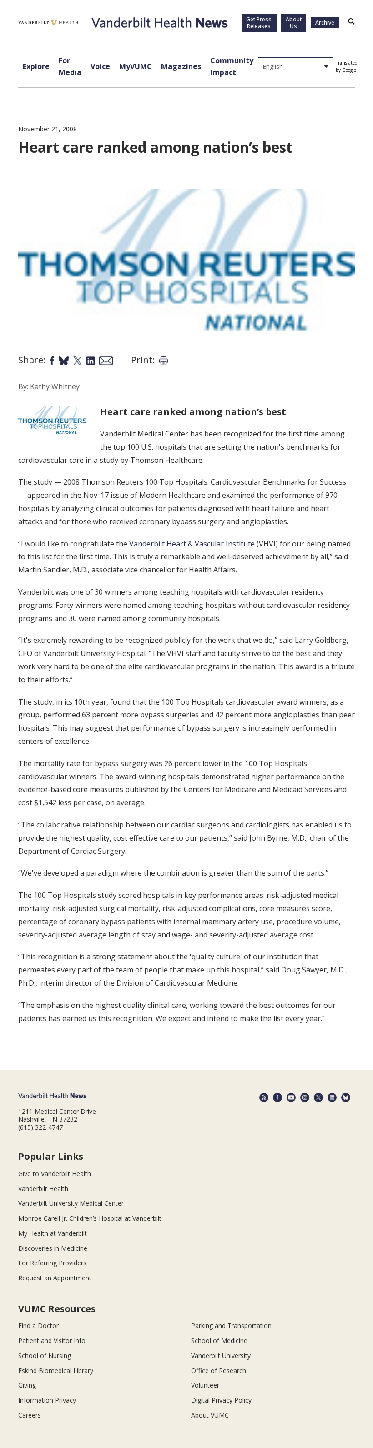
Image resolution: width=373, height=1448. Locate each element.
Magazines (181, 66)
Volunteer (205, 1385)
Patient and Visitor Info (52, 1340)
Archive (324, 22)
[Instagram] (304, 1097)
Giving (27, 1385)
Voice (100, 66)
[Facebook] (277, 1097)
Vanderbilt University (221, 1355)
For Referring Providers (52, 1262)
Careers (29, 1415)
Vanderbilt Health (43, 1188)
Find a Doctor (38, 1325)
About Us (294, 22)
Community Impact (231, 66)
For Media (70, 66)
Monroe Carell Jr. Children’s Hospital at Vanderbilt (89, 1218)
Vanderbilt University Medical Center (71, 1203)
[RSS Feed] (263, 1097)
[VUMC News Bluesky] (345, 1097)
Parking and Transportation (231, 1325)
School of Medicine (219, 1340)
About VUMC (210, 1415)
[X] (318, 1097)
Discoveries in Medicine (52, 1248)
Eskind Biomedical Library (55, 1370)
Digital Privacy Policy (221, 1400)
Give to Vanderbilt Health (54, 1173)
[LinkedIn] (332, 1097)
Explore (36, 66)
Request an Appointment (54, 1277)
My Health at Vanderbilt (52, 1233)
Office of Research (218, 1370)
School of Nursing (44, 1355)
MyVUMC (135, 66)
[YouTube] (291, 1097)
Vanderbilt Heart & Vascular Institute (192, 544)
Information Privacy (47, 1400)
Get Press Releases (259, 22)
